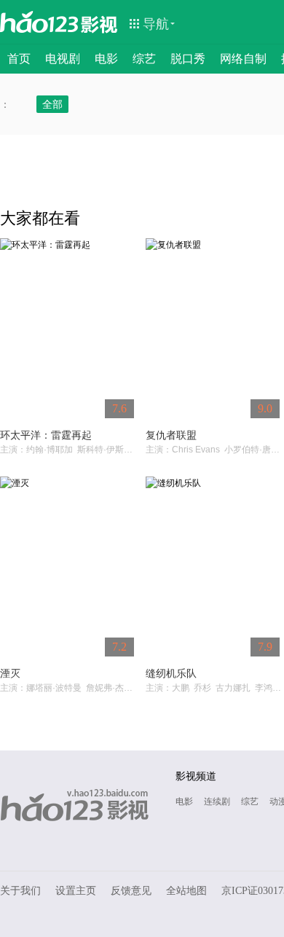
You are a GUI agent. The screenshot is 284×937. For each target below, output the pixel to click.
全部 (52, 104)
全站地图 (186, 890)
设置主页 (75, 890)
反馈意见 (131, 890)
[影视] (100, 23)
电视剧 (62, 58)
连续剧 (217, 801)
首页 (19, 58)
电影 (106, 58)
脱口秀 (187, 58)
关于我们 (20, 890)
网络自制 (243, 58)
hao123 (39, 22)
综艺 (144, 58)
